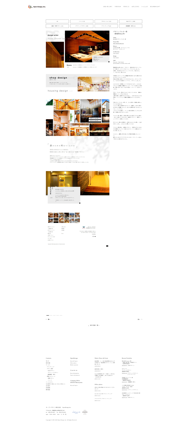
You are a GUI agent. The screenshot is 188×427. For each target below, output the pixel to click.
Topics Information (75, 375)
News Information (74, 373)
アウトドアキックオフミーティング (103, 398)
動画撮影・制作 (51, 374)
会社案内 (48, 385)
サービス (48, 364)
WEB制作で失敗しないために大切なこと (55, 384)
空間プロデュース (51, 376)
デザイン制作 (50, 368)
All (57, 21)
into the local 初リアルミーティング (103, 393)
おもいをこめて (107, 6)
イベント (50, 380)
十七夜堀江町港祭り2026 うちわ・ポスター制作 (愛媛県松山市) (128, 387)
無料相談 (48, 389)
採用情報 (48, 387)
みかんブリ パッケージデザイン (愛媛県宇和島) (126, 370)
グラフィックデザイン (53, 372)
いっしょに (145, 6)
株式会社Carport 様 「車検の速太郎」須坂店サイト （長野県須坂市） (129, 362)
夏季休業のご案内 (99, 369)
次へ (139, 319)
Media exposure (74, 364)
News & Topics (74, 361)
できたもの (118, 6)
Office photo (73, 363)
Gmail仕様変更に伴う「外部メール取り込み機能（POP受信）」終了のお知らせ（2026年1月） (105, 375)
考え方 (47, 361)
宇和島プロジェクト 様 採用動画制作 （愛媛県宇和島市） (127, 379)
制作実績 (48, 363)
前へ (49, 319)
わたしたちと (135, 6)
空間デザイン (51, 378)
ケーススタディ (49, 382)
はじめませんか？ (155, 6)
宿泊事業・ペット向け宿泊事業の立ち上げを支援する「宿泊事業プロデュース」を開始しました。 (105, 363)
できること (126, 6)
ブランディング (50, 366)
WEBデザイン (51, 370)
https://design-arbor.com (118, 43)
